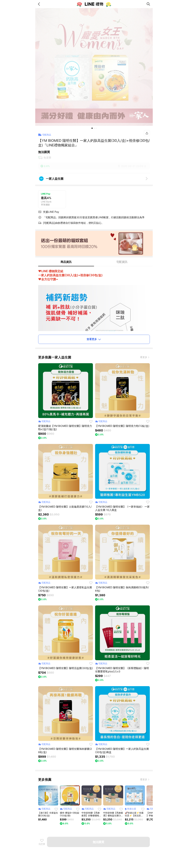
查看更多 (92, 339)
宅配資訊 (121, 262)
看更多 (143, 357)
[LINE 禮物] (94, 4)
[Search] (148, 4)
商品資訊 (66, 262)
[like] (91, 421)
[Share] (147, 133)
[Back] (39, 4)
